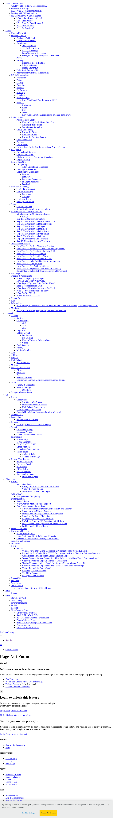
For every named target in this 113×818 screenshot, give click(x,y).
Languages (16, 273)
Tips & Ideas (22, 144)
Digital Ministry (23, 159)
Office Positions (23, 447)
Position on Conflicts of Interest (35, 526)
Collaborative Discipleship (28, 172)
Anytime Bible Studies (32, 125)
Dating (19, 80)
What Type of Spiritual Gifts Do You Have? (36, 283)
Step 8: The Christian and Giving (31, 236)
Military (14, 365)
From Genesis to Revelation (34, 53)
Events (14, 397)
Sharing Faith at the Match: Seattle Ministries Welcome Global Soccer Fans (54, 563)
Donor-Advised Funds (26, 620)
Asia (19, 375)
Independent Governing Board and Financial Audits (44, 523)
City (13, 352)
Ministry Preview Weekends (29, 409)
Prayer (19, 58)
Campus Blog (23, 320)
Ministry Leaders (24, 350)
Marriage (20, 82)
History (14, 481)
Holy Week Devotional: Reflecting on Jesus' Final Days (46, 115)
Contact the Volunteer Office (29, 434)
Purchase (20, 142)
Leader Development (26, 189)
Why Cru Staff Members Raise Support (34, 504)
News (13, 546)
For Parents (27, 335)
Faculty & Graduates (26, 385)
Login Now (5, 710)
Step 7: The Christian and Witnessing (33, 234)
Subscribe (26, 390)
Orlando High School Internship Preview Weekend (39, 412)
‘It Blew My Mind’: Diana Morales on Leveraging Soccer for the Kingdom (54, 551)
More (13, 382)
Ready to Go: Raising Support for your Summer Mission (41, 310)
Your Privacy (16, 583)
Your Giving (16, 600)
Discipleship (22, 164)
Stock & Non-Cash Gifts (27, 615)
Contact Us (16, 578)
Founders (15, 580)
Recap (25, 216)
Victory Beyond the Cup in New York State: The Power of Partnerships (53, 566)
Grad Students (23, 345)
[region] (56, 809)
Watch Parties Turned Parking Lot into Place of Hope (45, 556)
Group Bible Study (25, 130)
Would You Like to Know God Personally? (24, 682)
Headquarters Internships (27, 419)
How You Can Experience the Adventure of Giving (39, 268)
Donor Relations (18, 499)
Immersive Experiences (32, 179)
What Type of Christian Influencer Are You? (36, 288)
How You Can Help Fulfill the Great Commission (38, 261)
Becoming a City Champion (34, 570)
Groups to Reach (24, 464)
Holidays (20, 102)
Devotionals (22, 43)
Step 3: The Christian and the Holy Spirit (34, 224)
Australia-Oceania (24, 377)
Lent (24, 110)
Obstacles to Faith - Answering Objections (35, 157)
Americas (21, 372)
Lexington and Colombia (33, 575)
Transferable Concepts (20, 243)
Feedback (26, 184)
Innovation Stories (24, 484)
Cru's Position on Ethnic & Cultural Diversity (36, 536)
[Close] (109, 805)
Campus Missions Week (21, 392)
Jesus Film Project (24, 387)
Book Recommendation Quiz (29, 286)
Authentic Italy (28, 454)
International (16, 437)
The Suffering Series (31, 48)
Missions (15, 308)
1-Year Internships (24, 442)
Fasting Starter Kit (30, 68)
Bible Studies (17, 117)
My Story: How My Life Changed (26, 16)
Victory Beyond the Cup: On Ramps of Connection (44, 561)
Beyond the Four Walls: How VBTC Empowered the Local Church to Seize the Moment (61, 553)
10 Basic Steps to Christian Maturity (26, 211)
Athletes (14, 355)
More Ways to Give (19, 610)
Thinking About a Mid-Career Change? (34, 424)
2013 (24, 328)
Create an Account (19, 710)
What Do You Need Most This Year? (33, 291)
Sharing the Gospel (14, 800)
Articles (20, 548)
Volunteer (15, 427)
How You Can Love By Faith (29, 263)
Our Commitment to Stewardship (31, 506)
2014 (24, 325)
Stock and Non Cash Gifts (28, 627)
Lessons (25, 174)
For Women (22, 90)
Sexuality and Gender (20, 541)
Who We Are (16, 494)
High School (22, 330)
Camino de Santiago (31, 457)
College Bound (23, 333)
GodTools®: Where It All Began (36, 491)
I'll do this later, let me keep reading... (16, 715)
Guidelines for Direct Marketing (36, 516)
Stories (19, 318)
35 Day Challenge (30, 50)
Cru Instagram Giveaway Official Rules (34, 588)
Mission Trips (17, 414)
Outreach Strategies (25, 154)
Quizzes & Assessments (21, 276)
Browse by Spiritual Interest (34, 137)
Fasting (20, 60)
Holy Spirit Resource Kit (27, 70)
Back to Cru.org (7, 632)
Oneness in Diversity (20, 531)
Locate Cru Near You (20, 367)
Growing (26, 196)
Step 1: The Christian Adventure (31, 219)
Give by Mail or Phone (27, 613)
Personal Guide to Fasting (33, 63)
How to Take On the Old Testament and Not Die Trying (41, 147)
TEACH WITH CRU (26, 444)
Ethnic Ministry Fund (26, 533)
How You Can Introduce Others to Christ (34, 258)
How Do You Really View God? (31, 281)
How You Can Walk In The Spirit (31, 253)
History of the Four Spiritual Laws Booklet (40, 486)
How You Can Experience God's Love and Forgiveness (41, 248)
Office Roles (22, 469)
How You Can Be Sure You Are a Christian (35, 246)
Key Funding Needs (25, 474)
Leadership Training (20, 187)
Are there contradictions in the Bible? (33, 73)
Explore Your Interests (20, 459)
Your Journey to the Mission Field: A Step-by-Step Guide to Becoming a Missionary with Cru (57, 305)
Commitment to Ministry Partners (36, 511)
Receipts (14, 608)
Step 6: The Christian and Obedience (33, 231)
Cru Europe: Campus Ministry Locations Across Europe (41, 380)
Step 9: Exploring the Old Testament (32, 239)
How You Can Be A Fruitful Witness (32, 256)
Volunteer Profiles (24, 432)
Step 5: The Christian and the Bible (32, 229)
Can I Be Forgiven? (25, 28)
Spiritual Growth (18, 35)
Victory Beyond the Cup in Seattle (37, 568)
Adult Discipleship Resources (35, 167)
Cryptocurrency (23, 625)
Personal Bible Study (26, 120)
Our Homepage (12, 679)
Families (14, 357)
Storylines (15, 543)
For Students (27, 338)
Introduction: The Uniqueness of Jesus (33, 214)
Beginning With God (26, 38)
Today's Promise (29, 45)
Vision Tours (22, 452)
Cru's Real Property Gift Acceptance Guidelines (43, 521)
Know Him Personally (15, 745)
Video (13, 204)
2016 (24, 323)
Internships (16, 417)
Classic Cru (16, 298)
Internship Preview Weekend (34, 404)
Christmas (26, 105)
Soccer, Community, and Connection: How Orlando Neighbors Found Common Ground (60, 558)
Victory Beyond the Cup (32, 489)
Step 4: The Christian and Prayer (31, 226)
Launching (26, 194)
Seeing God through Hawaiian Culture (33, 209)
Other (24, 112)
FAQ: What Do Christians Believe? (26, 11)
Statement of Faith (19, 528)
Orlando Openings (25, 429)
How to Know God (19, 33)
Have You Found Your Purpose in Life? (39, 100)
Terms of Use (17, 585)
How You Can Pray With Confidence (33, 266)
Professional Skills (25, 461)
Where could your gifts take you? (31, 278)
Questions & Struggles (32, 127)
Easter (24, 107)
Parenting (21, 85)
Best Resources (23, 362)
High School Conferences (33, 407)
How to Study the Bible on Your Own (38, 122)
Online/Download (24, 139)
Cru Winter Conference (32, 402)
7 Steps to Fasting (29, 65)
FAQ (8, 747)
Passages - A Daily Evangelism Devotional (40, 55)
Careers (14, 422)
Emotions (21, 95)
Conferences (22, 400)
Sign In (9, 640)
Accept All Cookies (48, 813)
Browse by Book (29, 134)
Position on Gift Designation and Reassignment (42, 513)
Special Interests (24, 471)
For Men (20, 87)
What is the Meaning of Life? (29, 18)
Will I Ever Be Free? (25, 25)
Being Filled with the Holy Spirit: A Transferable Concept (42, 271)
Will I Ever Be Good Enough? (30, 23)
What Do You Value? (26, 293)
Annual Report (23, 501)
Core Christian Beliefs (26, 40)
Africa (19, 370)
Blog (13, 300)
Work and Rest (23, 97)
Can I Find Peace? (25, 21)
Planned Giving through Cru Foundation (34, 622)
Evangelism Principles (26, 152)
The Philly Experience (31, 573)
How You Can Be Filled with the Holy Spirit (36, 251)
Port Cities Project (30, 476)
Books (14, 593)
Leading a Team (24, 199)
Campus (14, 315)
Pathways (26, 177)
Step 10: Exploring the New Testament (33, 241)
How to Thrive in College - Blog (36, 340)
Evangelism (16, 149)
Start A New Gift (18, 598)
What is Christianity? (20, 8)
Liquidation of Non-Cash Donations (37, 518)
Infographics (16, 303)
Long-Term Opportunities (28, 449)
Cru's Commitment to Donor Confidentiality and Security (47, 509)
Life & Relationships (20, 75)
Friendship (21, 78)
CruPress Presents (24, 206)
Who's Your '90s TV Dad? (28, 296)
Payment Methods (19, 603)
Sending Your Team (25, 201)
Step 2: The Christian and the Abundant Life (36, 221)
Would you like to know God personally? (29, 6)
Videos (25, 343)
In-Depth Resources (30, 182)
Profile (14, 605)
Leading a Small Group (27, 169)
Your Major (22, 466)
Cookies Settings (28, 813)
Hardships (21, 92)
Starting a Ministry (25, 191)
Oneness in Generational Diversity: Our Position (38, 538)
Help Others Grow (19, 162)
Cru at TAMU (12, 649)
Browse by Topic (29, 132)
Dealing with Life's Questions (24, 13)
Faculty (20, 348)
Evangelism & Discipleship (28, 496)
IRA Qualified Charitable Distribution (33, 618)
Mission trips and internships (18, 686)
